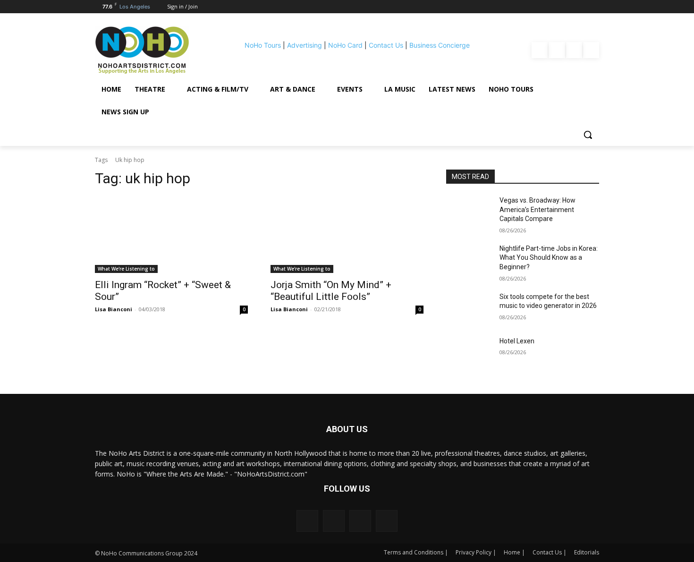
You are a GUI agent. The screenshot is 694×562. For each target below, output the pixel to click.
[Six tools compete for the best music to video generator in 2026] (469, 308)
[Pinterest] (574, 50)
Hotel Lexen (516, 341)
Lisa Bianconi (113, 309)
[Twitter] (591, 50)
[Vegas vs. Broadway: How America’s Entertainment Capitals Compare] (469, 212)
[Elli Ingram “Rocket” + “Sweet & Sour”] (171, 234)
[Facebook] (540, 50)
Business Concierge (439, 45)
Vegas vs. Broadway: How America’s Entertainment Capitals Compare (537, 209)
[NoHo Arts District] (155, 50)
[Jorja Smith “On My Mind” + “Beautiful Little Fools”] (347, 234)
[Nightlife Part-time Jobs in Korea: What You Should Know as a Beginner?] (469, 260)
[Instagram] (557, 50)
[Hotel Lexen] (469, 353)
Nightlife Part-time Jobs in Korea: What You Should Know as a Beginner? (548, 258)
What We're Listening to (126, 268)
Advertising (304, 45)
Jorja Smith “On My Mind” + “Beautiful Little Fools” (331, 290)
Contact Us (386, 45)
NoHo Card (345, 45)
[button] (587, 134)
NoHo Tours (263, 45)
